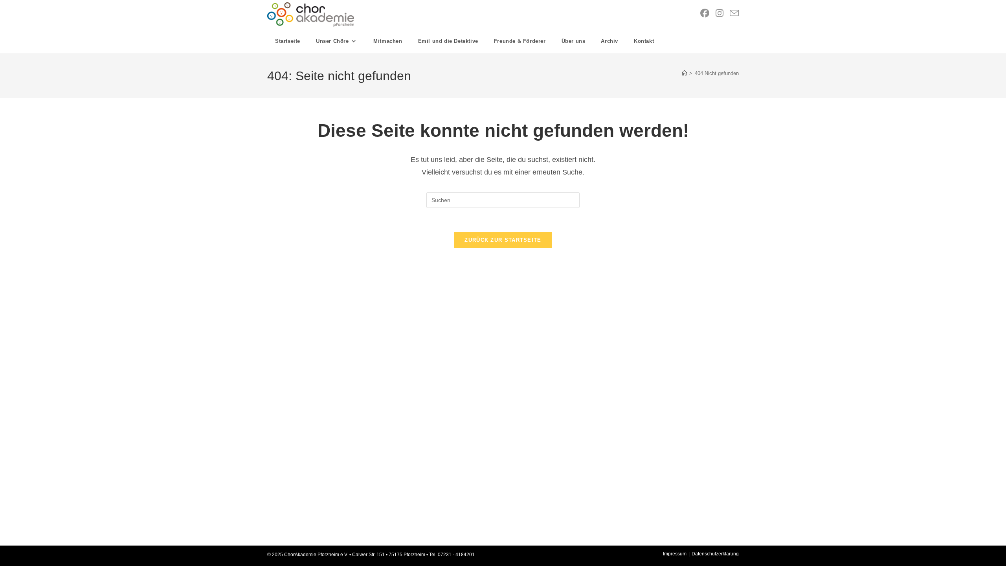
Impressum (675, 554)
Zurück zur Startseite (502, 240)
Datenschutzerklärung (715, 554)
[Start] (684, 73)
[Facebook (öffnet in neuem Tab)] (704, 13)
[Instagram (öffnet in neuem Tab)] (719, 13)
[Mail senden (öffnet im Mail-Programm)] (734, 13)
